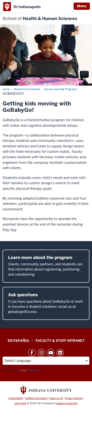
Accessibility (15, 398)
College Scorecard (36, 398)
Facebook (32, 353)
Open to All (56, 398)
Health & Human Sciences (40, 18)
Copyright (20, 403)
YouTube (51, 353)
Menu (81, 6)
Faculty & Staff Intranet (60, 340)
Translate (34, 370)
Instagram (41, 353)
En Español (19, 340)
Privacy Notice (73, 398)
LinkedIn (60, 353)
